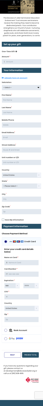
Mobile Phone (8, 120)
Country (5, 170)
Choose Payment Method (14, 233)
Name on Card (11, 257)
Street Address (9, 145)
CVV (6, 291)
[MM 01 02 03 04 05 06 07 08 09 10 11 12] (12, 285)
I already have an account (15, 78)
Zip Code (6, 206)
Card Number (10, 269)
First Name (7, 95)
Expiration (9, 280)
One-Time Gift (8, 51)
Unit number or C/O (10, 157)
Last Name (7, 107)
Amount (6, 56)
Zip (6, 314)
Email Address (8, 132)
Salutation (6, 82)
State (5, 181)
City (4, 194)
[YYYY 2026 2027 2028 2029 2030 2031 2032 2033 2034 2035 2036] (31, 285)
